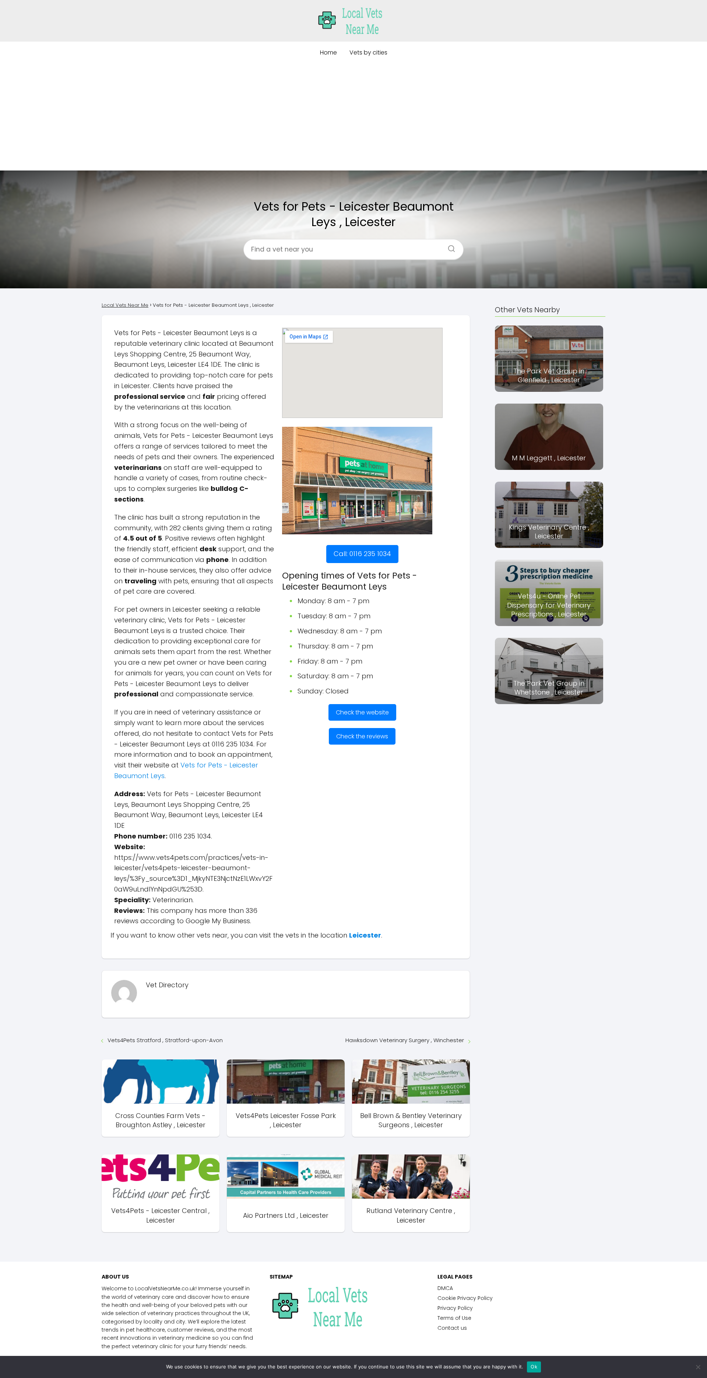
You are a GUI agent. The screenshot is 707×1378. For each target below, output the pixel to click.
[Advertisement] (353, 119)
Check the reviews (362, 736)
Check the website (362, 712)
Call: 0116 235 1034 (362, 553)
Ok (534, 1367)
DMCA (445, 1288)
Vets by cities (368, 52)
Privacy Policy (455, 1308)
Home (328, 52)
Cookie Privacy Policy (465, 1298)
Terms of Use (454, 1318)
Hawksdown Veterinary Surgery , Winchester (404, 1040)
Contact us (452, 1328)
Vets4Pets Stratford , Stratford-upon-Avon (165, 1040)
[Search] (449, 246)
